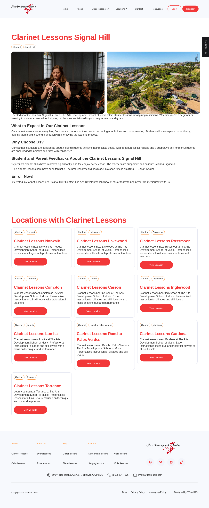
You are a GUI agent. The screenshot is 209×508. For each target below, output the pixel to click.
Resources (157, 9)
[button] (99, 9)
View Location (30, 261)
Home (65, 9)
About (80, 9)
